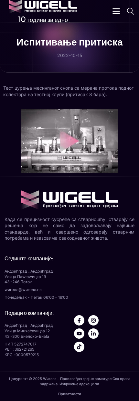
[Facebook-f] (79, 320)
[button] (116, 11)
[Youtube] (79, 333)
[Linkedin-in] (93, 333)
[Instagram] (93, 320)
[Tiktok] (79, 347)
